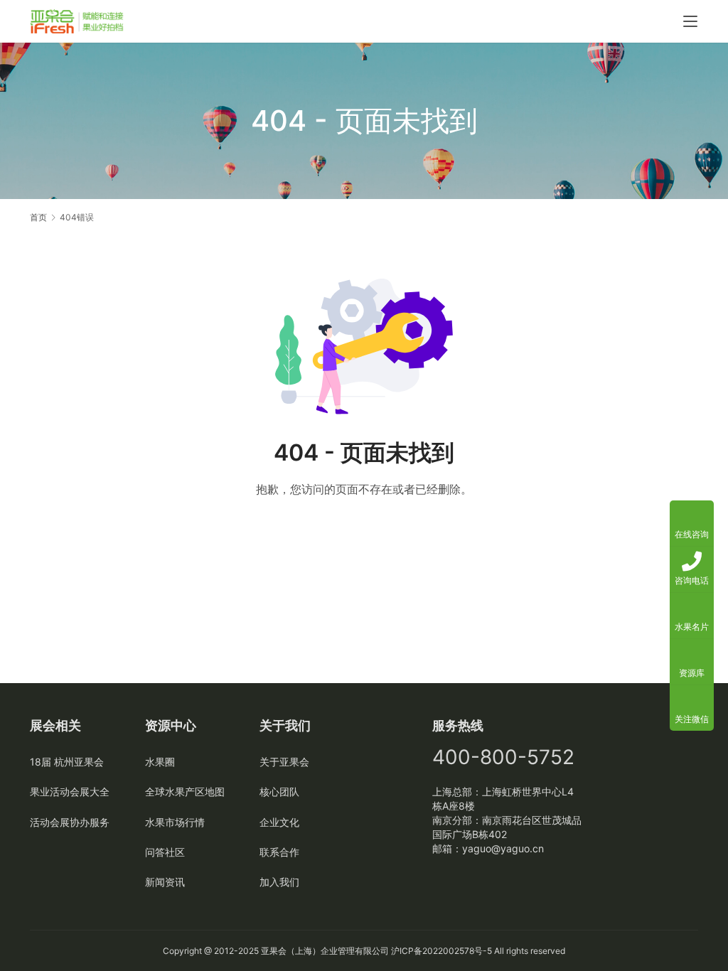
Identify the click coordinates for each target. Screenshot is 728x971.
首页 (38, 217)
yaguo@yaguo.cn (503, 848)
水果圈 (160, 762)
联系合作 (279, 852)
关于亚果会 (284, 762)
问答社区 (165, 852)
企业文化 (279, 822)
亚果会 (274, 950)
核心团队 (279, 791)
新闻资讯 (165, 882)
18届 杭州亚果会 (67, 762)
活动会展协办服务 (69, 822)
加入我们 (279, 882)
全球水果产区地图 (185, 791)
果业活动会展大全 (69, 791)
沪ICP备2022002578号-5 (441, 950)
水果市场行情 (175, 822)
